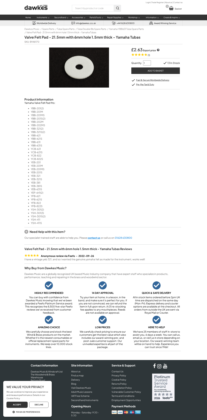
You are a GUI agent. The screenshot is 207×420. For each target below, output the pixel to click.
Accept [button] (17, 404)
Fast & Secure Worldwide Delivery (152, 80)
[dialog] (27, 399)
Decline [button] (39, 404)
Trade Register (158, 2)
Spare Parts (48, 28)
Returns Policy (119, 383)
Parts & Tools (95, 17)
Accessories (77, 17)
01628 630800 (123, 237)
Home (28, 17)
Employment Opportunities (126, 400)
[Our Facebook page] (154, 367)
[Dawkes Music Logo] (36, 12)
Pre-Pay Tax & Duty (145, 84)
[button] (27, 412)
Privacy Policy (119, 375)
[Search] (117, 8)
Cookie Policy (119, 379)
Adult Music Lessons (81, 391)
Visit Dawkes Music (81, 387)
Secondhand (60, 17)
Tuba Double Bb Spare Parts (91, 28)
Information (151, 17)
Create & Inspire (170, 17)
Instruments (42, 17)
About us (168, 2)
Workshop (133, 17)
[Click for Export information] (157, 50)
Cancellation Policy (122, 387)
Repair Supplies (114, 17)
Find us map (77, 375)
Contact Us (117, 371)
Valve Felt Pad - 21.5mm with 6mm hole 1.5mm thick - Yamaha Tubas (61, 32)
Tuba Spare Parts (66, 28)
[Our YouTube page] (165, 367)
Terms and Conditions (123, 395)
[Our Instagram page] (159, 367)
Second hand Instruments (84, 400)
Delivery (75, 379)
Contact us (178, 2)
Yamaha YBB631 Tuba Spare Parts (126, 28)
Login (148, 2)
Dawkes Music (31, 28)
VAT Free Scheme (80, 395)
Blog (73, 383)
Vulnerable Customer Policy (126, 391)
